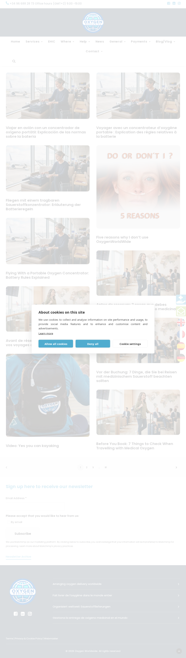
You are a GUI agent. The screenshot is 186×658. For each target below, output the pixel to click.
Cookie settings (130, 343)
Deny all (92, 343)
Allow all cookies (56, 343)
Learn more (46, 333)
